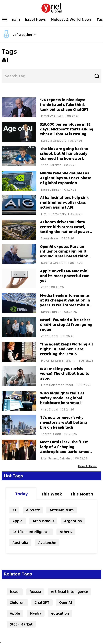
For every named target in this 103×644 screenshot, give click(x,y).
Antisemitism (62, 510)
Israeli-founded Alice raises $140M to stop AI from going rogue (66, 324)
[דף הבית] (51, 6)
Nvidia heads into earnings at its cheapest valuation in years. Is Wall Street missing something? (65, 303)
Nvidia (35, 613)
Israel (14, 591)
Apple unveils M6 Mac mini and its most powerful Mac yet (64, 275)
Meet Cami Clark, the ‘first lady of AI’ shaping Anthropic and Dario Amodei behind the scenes (66, 449)
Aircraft (33, 510)
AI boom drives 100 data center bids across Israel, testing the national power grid (64, 229)
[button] (34, 34)
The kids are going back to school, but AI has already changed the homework (64, 153)
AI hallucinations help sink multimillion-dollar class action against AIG (64, 202)
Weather (25, 35)
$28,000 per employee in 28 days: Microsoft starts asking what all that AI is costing (66, 129)
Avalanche (47, 542)
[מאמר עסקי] (21, 181)
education (60, 613)
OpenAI (65, 602)
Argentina (73, 521)
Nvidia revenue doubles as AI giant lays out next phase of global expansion (65, 178)
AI (14, 510)
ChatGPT (42, 602)
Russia (35, 591)
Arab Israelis (43, 521)
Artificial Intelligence (31, 531)
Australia (20, 542)
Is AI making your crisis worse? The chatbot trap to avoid (64, 373)
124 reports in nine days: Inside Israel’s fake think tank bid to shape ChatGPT (64, 104)
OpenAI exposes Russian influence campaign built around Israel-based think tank (64, 254)
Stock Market (21, 624)
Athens (66, 531)
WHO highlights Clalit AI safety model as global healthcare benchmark (62, 398)
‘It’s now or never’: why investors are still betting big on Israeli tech (63, 422)
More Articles (87, 466)
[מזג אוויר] (6, 38)
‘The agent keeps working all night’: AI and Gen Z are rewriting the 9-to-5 (66, 349)
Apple (17, 521)
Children (17, 602)
